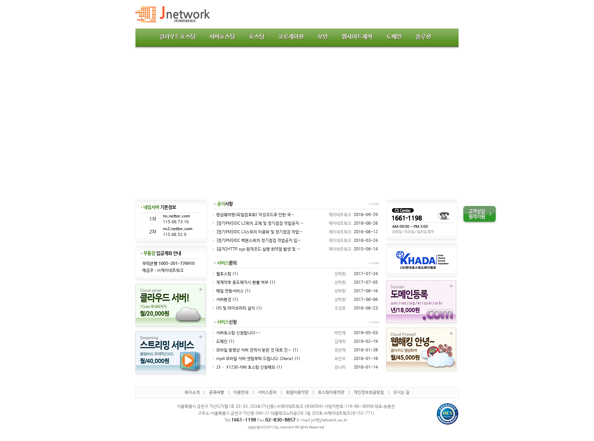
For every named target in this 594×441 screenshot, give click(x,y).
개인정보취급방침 (369, 392)
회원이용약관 (297, 392)
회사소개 (192, 392)
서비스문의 (267, 392)
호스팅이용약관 (331, 392)
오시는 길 (401, 392)
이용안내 (241, 392)
